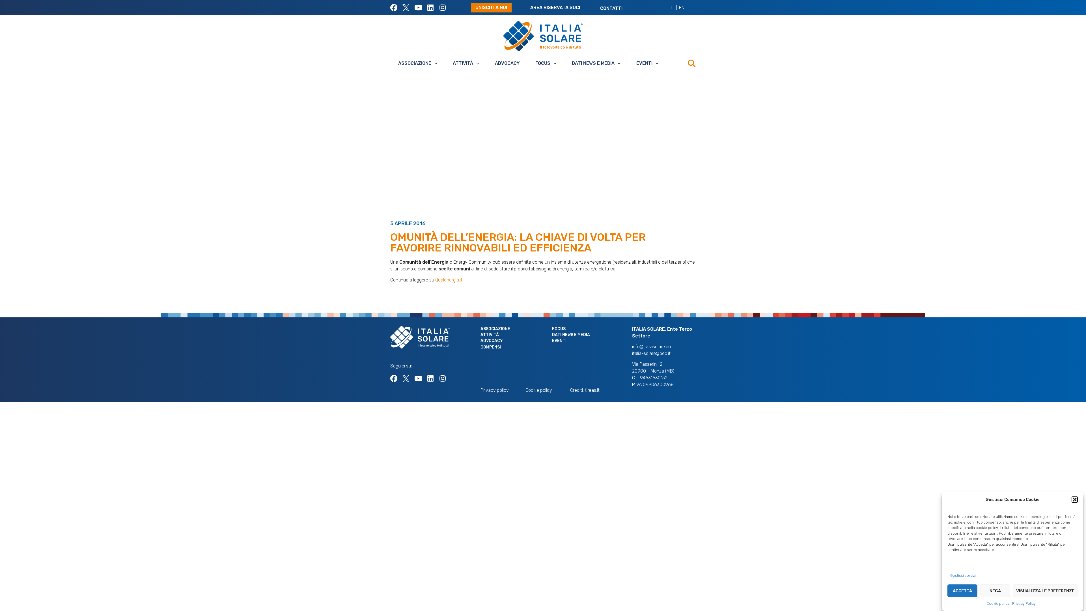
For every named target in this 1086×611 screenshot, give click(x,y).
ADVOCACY (507, 63)
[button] (1075, 499)
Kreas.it (592, 390)
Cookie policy (997, 603)
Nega (995, 590)
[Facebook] (393, 7)
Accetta (962, 590)
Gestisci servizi (963, 575)
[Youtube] (418, 7)
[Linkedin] (430, 7)
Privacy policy (494, 390)
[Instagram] (442, 7)
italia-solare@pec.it (651, 353)
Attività (463, 63)
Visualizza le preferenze (1045, 590)
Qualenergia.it (448, 280)
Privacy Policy (1024, 603)
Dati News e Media (593, 63)
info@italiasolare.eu (651, 346)
